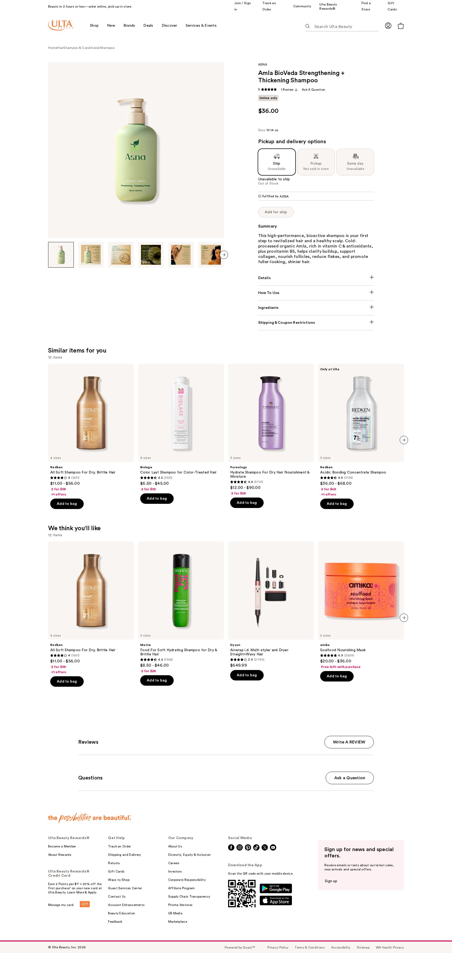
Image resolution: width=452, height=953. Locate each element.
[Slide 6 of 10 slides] (211, 255)
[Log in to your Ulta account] (388, 25)
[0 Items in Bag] (401, 25)
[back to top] (436, 937)
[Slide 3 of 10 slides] (121, 255)
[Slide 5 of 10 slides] (181, 255)
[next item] (224, 255)
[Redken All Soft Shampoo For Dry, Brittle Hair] (91, 430)
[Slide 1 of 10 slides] (61, 255)
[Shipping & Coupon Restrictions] (316, 322)
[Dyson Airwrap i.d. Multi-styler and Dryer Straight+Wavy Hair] (271, 604)
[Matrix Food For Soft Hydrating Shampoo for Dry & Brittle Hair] (181, 607)
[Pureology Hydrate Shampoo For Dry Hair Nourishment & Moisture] (271, 429)
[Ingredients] (316, 308)
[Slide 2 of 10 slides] (91, 255)
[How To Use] (316, 293)
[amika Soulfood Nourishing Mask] (361, 605)
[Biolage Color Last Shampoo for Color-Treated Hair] (181, 427)
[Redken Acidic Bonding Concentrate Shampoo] (361, 430)
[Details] (316, 278)
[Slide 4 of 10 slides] (151, 255)
